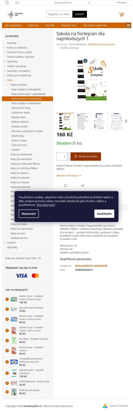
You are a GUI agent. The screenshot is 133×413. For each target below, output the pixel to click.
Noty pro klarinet (20, 187)
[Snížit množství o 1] (68, 158)
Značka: (69, 47)
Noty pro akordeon (21, 159)
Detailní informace (67, 175)
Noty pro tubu (19, 224)
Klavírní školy (19, 140)
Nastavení (29, 214)
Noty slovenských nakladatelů (28, 94)
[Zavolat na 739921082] (10, 2)
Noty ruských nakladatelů (26, 103)
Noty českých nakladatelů (26, 89)
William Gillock (19, 121)
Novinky (11, 43)
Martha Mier (18, 117)
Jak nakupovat (63, 2)
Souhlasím (104, 214)
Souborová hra (19, 238)
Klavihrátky (17, 135)
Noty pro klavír (19, 84)
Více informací (46, 205)
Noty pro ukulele (20, 177)
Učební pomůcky (16, 66)
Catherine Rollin (20, 112)
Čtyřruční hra (19, 145)
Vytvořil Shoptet (119, 405)
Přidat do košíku (88, 156)
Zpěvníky (12, 61)
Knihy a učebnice (17, 47)
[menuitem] (13, 25)
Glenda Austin (19, 126)
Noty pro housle (20, 182)
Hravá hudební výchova (20, 56)
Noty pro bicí (18, 233)
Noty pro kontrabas (22, 228)
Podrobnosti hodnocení (101, 44)
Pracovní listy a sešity (19, 52)
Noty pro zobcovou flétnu (25, 163)
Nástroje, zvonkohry (18, 70)
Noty (9, 80)
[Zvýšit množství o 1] (68, 154)
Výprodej (12, 247)
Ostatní (15, 149)
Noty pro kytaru (20, 173)
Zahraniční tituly (20, 108)
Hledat (79, 14)
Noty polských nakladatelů (26, 98)
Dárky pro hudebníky (19, 75)
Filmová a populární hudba (27, 131)
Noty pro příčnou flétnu (24, 168)
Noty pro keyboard (21, 154)
